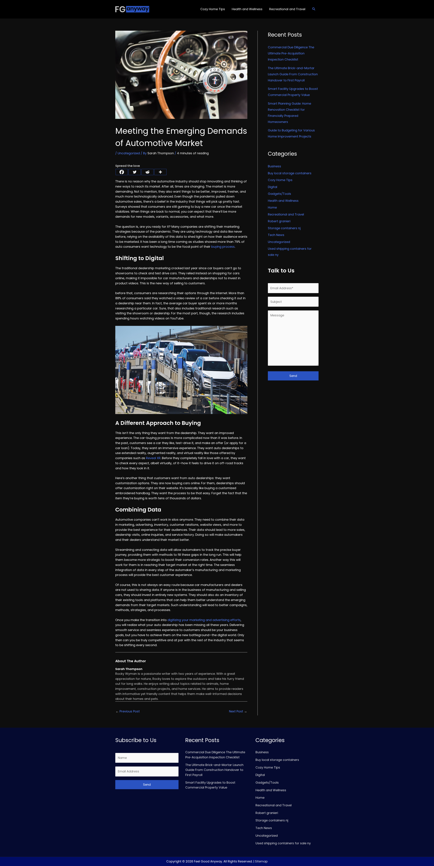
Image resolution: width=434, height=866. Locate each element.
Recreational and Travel (286, 214)
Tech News (276, 235)
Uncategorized (129, 153)
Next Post (238, 711)
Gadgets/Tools (279, 194)
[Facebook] (122, 172)
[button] (314, 9)
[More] (160, 172)
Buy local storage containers (289, 173)
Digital (272, 187)
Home (272, 207)
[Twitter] (135, 172)
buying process (223, 246)
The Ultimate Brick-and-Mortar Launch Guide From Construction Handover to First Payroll (293, 74)
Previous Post (128, 711)
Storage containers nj (284, 228)
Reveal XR (153, 458)
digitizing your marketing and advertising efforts (204, 620)
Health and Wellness (283, 201)
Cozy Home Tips (280, 180)
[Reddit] (147, 172)
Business (274, 166)
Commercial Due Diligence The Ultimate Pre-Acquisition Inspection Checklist (291, 53)
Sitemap (261, 861)
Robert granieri (279, 221)
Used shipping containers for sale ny (283, 843)
